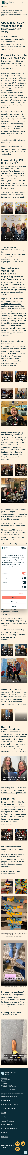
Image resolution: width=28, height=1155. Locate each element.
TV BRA (4, 247)
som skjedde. (6, 1007)
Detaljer (21, 593)
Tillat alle (14, 597)
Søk (23, 3)
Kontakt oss (4, 1077)
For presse (3, 1080)
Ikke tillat (14, 606)
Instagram (5, 874)
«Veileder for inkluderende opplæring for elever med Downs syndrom (13, 306)
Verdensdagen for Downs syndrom (14, 10)
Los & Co (17, 126)
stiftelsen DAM (6, 136)
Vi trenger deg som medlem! (9, 1104)
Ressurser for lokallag (7, 1121)
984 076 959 (15, 1096)
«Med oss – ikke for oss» (10, 282)
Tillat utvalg (14, 601)
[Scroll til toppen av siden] (25, 1152)
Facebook (14, 871)
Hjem (2, 10)
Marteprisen (4, 1136)
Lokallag (3, 1117)
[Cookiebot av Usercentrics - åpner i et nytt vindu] (20, 548)
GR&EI (8, 119)
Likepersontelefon (5, 1079)
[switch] (24, 578)
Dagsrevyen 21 (6, 262)
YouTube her (6, 154)
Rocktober (4, 1132)
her (20, 147)
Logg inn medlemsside (8, 1108)
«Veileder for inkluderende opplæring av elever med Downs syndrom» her (13, 790)
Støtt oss (3, 1112)
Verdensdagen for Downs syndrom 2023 (10, 12)
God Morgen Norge (8, 176)
